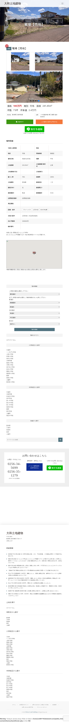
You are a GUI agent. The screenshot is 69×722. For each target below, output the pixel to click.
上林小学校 (9, 354)
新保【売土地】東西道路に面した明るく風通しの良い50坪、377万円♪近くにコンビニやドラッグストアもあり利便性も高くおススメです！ (35, 566)
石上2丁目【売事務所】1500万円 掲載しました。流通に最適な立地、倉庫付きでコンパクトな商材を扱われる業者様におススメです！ (34, 574)
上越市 (8, 434)
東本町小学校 (10, 382)
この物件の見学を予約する (49, 122)
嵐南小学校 (9, 363)
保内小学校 (9, 358)
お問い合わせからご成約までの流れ (40, 704)
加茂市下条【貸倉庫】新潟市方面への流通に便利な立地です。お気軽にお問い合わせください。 (34, 591)
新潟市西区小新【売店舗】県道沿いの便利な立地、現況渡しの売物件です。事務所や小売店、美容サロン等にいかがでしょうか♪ (35, 587)
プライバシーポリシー (42, 707)
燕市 (7, 432)
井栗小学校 (9, 356)
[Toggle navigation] (62, 3)
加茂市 (8, 430)
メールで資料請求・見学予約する (34, 467)
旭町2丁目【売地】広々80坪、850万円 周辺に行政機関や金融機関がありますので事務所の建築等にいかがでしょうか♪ (35, 594)
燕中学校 (9, 411)
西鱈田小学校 (10, 373)
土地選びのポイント (24, 704)
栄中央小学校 (10, 367)
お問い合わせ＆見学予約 (27, 707)
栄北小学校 (9, 369)
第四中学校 (9, 407)
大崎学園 (9, 360)
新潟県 (8, 425)
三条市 (8, 427)
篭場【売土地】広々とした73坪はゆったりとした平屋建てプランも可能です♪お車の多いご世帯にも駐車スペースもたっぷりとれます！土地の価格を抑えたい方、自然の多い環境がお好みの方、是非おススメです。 (35, 560)
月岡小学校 (9, 365)
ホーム (14, 704)
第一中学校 (9, 400)
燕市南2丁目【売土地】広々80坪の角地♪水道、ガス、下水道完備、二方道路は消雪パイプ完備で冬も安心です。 (35, 555)
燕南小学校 (9, 378)
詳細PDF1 (20, 122)
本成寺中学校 (10, 396)
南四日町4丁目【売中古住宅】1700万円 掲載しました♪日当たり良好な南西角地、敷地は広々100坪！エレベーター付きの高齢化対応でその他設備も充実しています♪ (34, 579)
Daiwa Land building (31, 712)
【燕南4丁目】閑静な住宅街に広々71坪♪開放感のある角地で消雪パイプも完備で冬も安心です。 (34, 570)
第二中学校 (9, 405)
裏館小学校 (9, 371)
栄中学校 (9, 398)
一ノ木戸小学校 (11, 352)
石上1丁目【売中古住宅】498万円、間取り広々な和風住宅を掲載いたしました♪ (29, 583)
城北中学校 (9, 415)
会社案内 (54, 704)
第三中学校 (9, 403)
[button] (34, 252)
